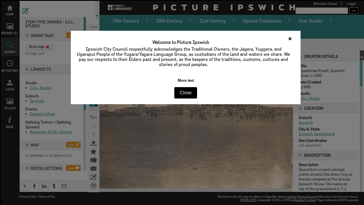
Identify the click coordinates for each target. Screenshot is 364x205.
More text (186, 80)
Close (186, 92)
